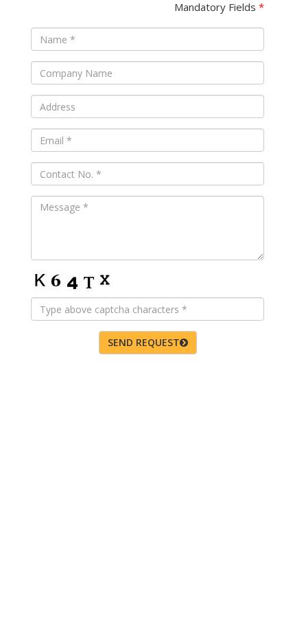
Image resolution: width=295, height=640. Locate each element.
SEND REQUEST (144, 342)
